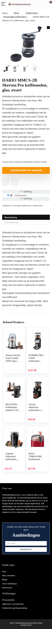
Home (5, 13)
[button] (48, 27)
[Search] (36, 4)
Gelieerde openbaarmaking (14, 608)
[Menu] (3, 4)
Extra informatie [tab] (11, 222)
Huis (4, 571)
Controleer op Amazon (26, 170)
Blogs (4, 579)
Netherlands (21, 195)
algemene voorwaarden (13, 604)
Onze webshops (9, 583)
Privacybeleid (8, 600)
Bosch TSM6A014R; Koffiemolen (35, 456)
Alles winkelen (8, 575)
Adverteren (7, 587)
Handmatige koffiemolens (15, 17)
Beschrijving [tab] (10, 217)
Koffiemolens (32, 13)
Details (43, 162)
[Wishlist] (43, 4)
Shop (16, 13)
